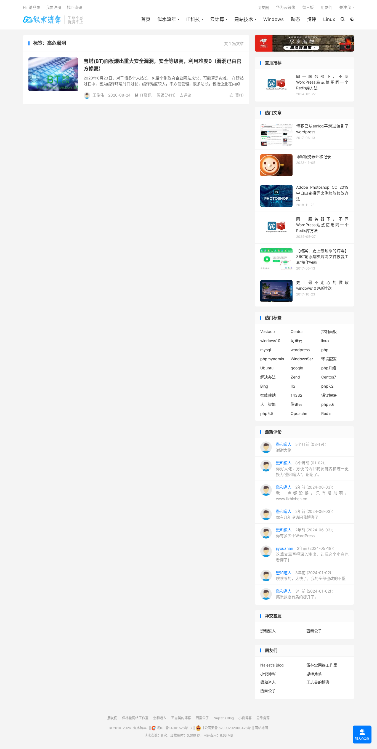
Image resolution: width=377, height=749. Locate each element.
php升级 (328, 368)
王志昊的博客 (318, 682)
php (324, 349)
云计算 (217, 19)
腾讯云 (296, 404)
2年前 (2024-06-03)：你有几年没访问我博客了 (306, 514)
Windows (273, 19)
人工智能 (268, 404)
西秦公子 (314, 630)
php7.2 (327, 386)
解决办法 (268, 377)
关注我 (345, 7)
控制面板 (329, 331)
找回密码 (74, 7)
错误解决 (329, 395)
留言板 (308, 7)
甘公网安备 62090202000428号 (226, 728)
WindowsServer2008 (304, 358)
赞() (237, 95)
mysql (265, 349)
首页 (145, 19)
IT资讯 (143, 95)
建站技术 (243, 19)
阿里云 (296, 340)
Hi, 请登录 (31, 7)
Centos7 (328, 377)
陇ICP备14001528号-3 (174, 728)
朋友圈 (263, 7)
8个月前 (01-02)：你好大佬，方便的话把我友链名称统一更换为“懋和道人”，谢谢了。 (312, 468)
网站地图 (261, 728)
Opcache (299, 413)
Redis (326, 413)
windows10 (270, 340)
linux (325, 340)
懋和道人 (268, 630)
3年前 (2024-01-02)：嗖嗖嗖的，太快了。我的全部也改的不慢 (311, 575)
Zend (295, 377)
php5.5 (267, 413)
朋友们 (326, 7)
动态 (295, 19)
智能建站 (268, 395)
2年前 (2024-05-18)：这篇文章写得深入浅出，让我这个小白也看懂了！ (312, 554)
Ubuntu (267, 368)
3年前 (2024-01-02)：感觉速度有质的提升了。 (305, 594)
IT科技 (193, 19)
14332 (296, 395)
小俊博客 (268, 673)
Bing (264, 386)
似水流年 (42, 19)
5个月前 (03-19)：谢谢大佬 (302, 447)
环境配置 (329, 358)
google (297, 368)
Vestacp (267, 331)
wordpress (300, 349)
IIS (293, 386)
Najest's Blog (272, 665)
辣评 (311, 19)
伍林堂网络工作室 (321, 665)
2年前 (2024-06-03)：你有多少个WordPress (306, 532)
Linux (329, 19)
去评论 (185, 95)
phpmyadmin (272, 358)
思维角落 (314, 673)
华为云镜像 (285, 7)
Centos (297, 331)
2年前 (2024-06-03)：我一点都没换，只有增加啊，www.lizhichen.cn (312, 493)
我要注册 (53, 7)
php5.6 (327, 404)
